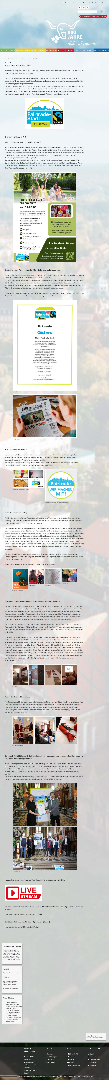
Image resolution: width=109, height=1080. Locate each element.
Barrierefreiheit (69, 3)
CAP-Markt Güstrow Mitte (13, 1017)
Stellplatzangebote (52, 1057)
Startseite (10, 58)
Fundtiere (71, 1059)
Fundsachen (71, 1057)
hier (45, 564)
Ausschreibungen (95, 1059)
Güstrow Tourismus (11, 1015)
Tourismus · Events (7, 50)
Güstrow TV (50, 1059)
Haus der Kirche (11, 1008)
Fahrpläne (71, 1062)
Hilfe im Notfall (73, 1054)
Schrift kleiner (87, 7)
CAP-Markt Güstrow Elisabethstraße (12, 1020)
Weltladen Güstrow (11, 1002)
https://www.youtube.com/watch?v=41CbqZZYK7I (22, 914)
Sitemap (104, 3)
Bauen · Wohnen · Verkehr (83, 50)
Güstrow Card (51, 1062)
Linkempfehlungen (74, 1065)
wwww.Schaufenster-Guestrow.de (38, 455)
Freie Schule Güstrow (12, 1004)
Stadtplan (49, 1054)
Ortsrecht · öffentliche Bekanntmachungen (30, 50)
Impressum (78, 3)
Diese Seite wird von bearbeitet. (95, 1037)
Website (45, 619)
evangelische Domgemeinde (14, 1006)
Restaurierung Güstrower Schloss (93, 16)
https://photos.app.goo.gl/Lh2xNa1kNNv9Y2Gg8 (22, 927)
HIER (30, 168)
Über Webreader (96, 3)
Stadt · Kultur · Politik (65, 50)
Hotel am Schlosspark (12, 1010)
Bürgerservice (51, 50)
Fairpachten (22, 616)
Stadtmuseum (29, 1062)
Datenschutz (87, 3)
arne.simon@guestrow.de (10, 988)
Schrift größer (83, 7)
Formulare (93, 1057)
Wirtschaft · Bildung (100, 50)
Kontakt (62, 3)
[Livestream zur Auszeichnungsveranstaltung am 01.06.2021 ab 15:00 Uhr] (23, 893)
